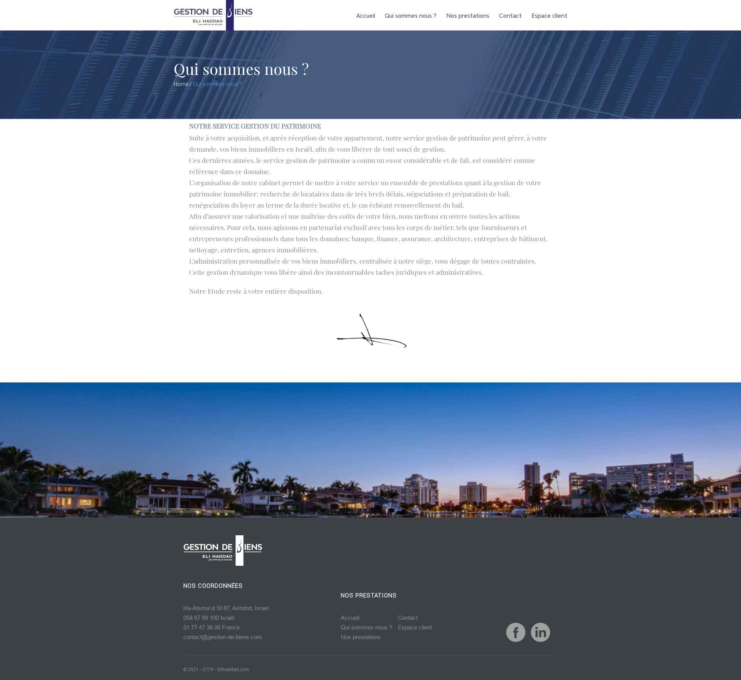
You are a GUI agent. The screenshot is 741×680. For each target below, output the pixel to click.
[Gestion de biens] (222, 550)
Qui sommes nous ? (366, 627)
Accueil (350, 617)
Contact (408, 617)
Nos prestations (361, 637)
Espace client (415, 627)
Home (181, 84)
